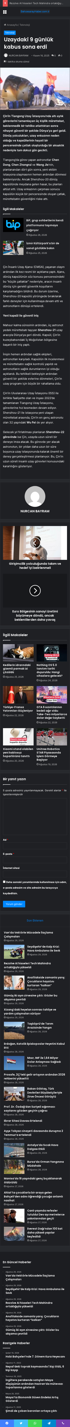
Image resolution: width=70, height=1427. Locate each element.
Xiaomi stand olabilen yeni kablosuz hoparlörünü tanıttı (18, 752)
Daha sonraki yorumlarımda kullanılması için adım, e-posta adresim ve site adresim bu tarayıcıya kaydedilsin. (35, 888)
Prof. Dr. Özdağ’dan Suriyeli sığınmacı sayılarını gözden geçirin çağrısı (29, 1109)
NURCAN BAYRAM (18, 55)
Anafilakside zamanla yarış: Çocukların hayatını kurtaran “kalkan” (46, 981)
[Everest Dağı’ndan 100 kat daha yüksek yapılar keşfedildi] (14, 1234)
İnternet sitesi (11, 867)
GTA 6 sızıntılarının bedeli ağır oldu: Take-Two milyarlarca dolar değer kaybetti (52, 712)
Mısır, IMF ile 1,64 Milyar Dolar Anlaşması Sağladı (44, 1060)
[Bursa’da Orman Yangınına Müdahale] (14, 1167)
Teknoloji (25, 24)
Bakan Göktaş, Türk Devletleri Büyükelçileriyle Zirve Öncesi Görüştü (44, 1092)
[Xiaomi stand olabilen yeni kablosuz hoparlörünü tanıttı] (18, 736)
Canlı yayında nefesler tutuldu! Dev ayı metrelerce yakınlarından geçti (46, 1214)
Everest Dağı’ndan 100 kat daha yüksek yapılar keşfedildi (45, 1232)
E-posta (8, 853)
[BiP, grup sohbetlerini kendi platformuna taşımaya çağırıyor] (13, 225)
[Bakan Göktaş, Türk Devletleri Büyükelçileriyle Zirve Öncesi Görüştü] (14, 1094)
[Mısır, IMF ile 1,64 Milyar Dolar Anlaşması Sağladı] (14, 1063)
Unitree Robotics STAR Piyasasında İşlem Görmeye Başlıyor (49, 754)
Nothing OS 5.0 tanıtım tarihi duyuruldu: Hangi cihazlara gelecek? (50, 670)
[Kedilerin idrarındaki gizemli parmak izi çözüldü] (18, 652)
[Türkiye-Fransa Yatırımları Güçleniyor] (18, 694)
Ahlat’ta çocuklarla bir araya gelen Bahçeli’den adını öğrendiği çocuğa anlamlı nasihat (33, 1196)
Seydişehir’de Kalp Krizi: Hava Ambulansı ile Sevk (43, 948)
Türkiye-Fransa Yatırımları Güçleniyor (18, 709)
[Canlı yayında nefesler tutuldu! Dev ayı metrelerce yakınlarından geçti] (14, 1216)
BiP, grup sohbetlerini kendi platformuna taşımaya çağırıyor (44, 225)
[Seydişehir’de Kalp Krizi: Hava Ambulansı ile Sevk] (14, 952)
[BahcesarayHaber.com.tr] (35, 11)
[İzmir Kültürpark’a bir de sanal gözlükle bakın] (13, 248)
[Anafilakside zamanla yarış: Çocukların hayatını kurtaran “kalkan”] (14, 983)
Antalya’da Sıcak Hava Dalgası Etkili (42, 1147)
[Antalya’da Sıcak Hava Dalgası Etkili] (14, 1150)
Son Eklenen (35, 920)
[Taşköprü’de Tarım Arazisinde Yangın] (14, 1030)
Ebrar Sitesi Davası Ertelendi (23, 1121)
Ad (5, 839)
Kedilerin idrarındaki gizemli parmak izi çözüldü (17, 668)
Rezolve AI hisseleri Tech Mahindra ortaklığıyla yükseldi (27, 965)
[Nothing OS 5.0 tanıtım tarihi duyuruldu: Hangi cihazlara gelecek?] (52, 652)
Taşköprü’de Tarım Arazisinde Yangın (40, 1025)
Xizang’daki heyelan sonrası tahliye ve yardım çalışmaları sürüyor (30, 1011)
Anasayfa (12, 24)
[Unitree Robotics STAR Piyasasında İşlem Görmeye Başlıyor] (52, 736)
